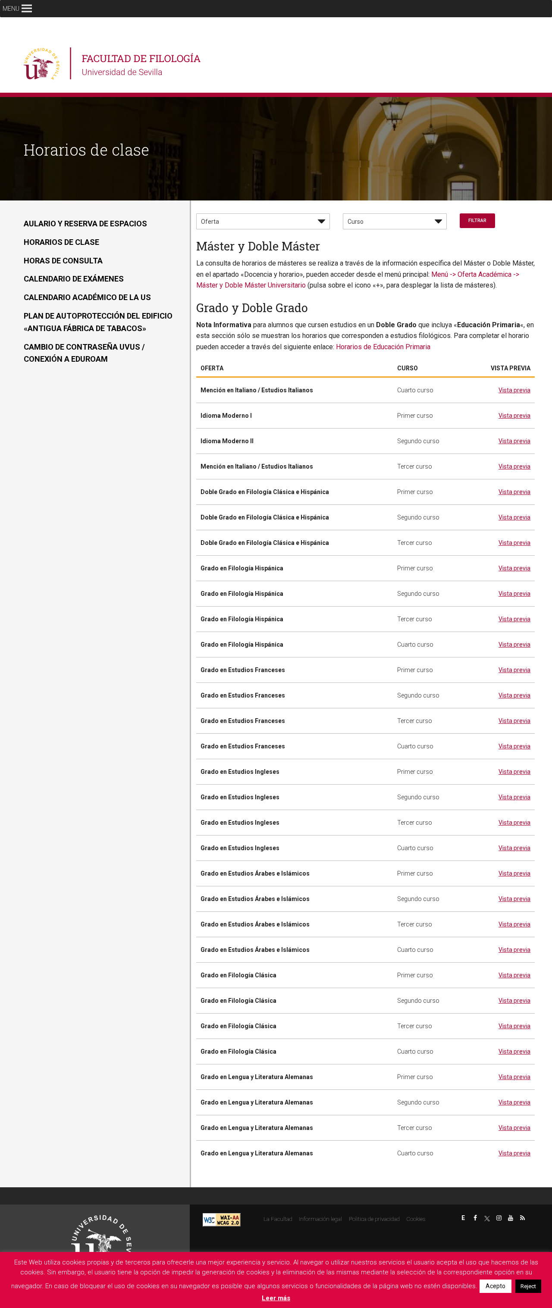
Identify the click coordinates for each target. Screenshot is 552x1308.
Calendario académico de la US (87, 297)
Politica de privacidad (374, 1219)
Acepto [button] (495, 1286)
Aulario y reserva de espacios (85, 223)
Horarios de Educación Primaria (382, 347)
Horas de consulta (63, 260)
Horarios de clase (61, 242)
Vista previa (514, 390)
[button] (11, 8)
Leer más (276, 1298)
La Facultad (277, 1219)
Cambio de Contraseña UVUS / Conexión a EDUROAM (84, 353)
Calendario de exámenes (74, 278)
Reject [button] (528, 1286)
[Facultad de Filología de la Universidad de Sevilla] (113, 63)
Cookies (415, 1219)
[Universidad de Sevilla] (101, 1241)
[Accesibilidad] (222, 1219)
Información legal (320, 1219)
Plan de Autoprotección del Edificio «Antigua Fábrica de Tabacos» (98, 322)
